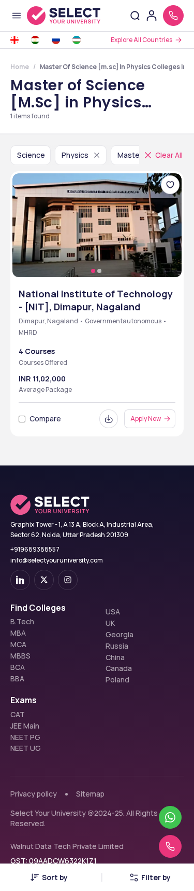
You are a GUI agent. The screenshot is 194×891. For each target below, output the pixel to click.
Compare (45, 418)
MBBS (20, 656)
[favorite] (170, 184)
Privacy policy (33, 794)
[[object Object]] (20, 580)
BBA (17, 678)
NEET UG (25, 748)
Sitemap (90, 794)
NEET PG (25, 737)
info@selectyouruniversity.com (56, 560)
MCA (18, 644)
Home (19, 66)
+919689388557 (34, 549)
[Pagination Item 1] (93, 271)
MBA (18, 633)
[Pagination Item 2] (99, 271)
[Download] (108, 418)
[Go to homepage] (63, 15)
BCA (17, 667)
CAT (17, 714)
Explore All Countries (141, 39)
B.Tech (22, 621)
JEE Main (24, 726)
